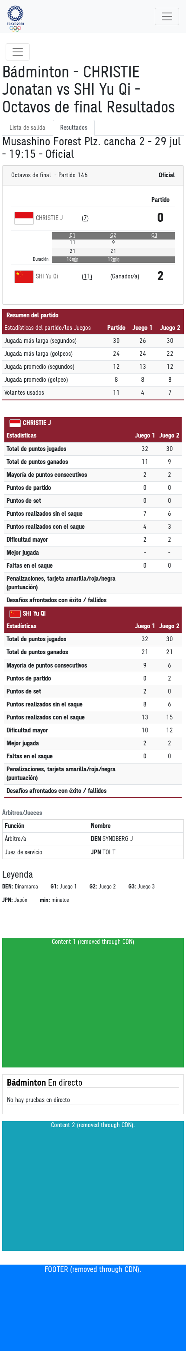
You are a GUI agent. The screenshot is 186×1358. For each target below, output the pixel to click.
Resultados (73, 128)
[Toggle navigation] (167, 16)
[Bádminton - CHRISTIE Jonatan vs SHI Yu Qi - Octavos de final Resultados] (15, 16)
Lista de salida (27, 128)
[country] (24, 218)
